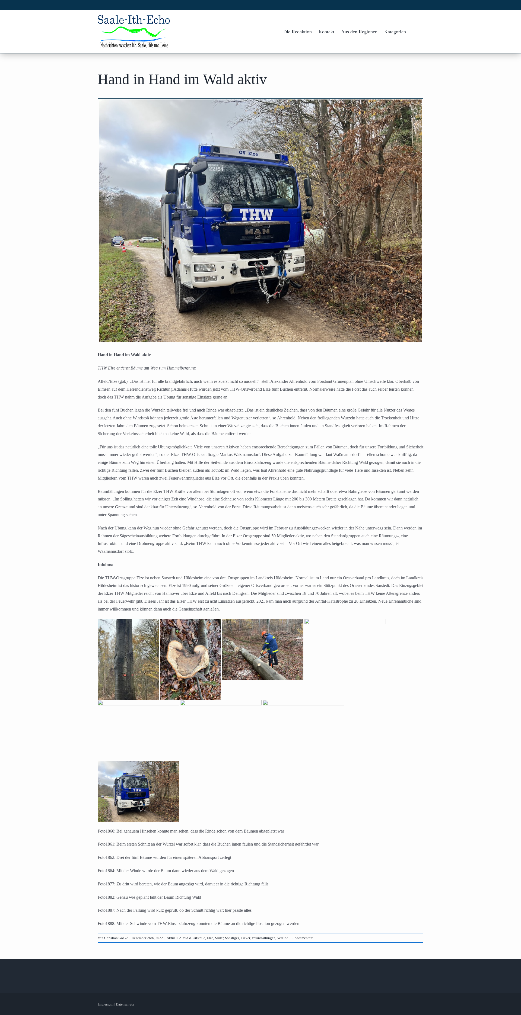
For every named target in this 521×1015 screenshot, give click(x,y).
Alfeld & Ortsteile (192, 938)
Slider (219, 938)
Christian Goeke (116, 938)
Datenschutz (125, 1004)
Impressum (105, 1004)
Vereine (282, 938)
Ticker (245, 938)
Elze (210, 938)
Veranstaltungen (263, 938)
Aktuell (172, 938)
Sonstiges (232, 938)
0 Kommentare (302, 938)
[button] (415, 31)
